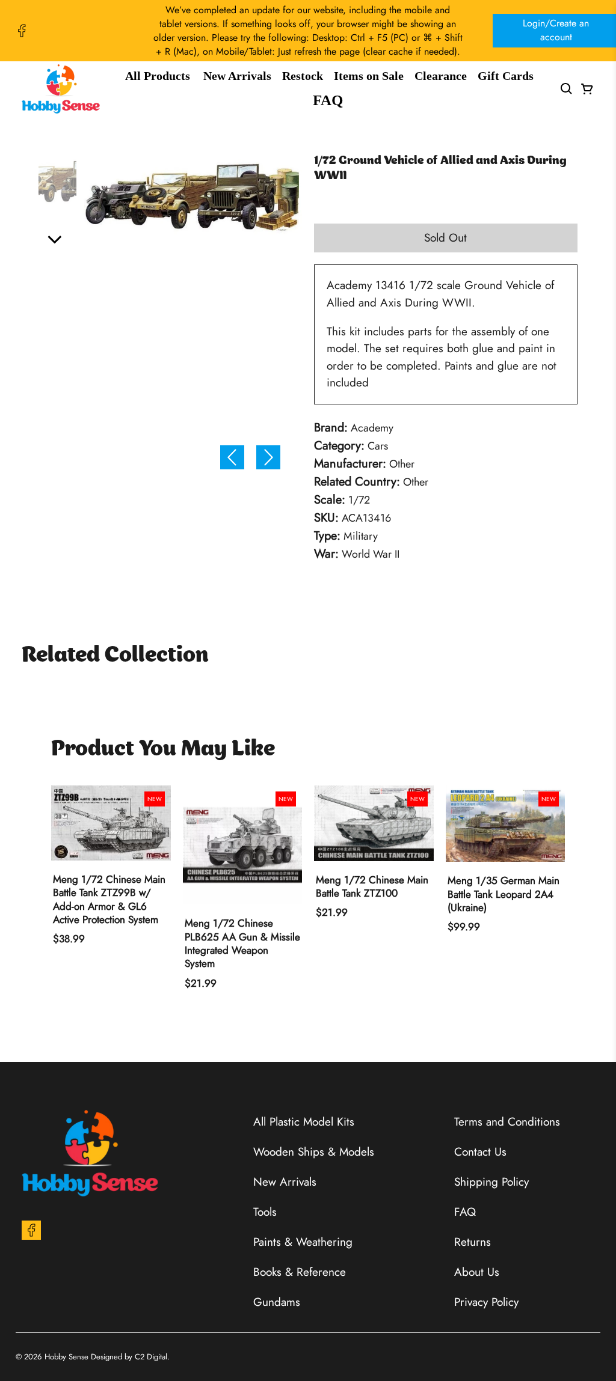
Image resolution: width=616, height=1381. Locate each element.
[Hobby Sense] (61, 89)
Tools (265, 1212)
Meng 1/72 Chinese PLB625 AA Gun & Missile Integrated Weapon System (242, 943)
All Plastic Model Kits (303, 1122)
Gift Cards (506, 75)
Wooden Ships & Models (313, 1152)
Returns (472, 1242)
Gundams (276, 1302)
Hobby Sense (66, 1356)
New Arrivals (237, 75)
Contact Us (480, 1152)
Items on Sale (369, 75)
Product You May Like (163, 749)
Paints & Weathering (303, 1242)
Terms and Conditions (507, 1122)
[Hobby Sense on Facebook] (21, 30)
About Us (476, 1272)
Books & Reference (299, 1272)
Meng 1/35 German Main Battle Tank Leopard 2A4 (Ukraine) (503, 894)
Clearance (440, 75)
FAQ (328, 100)
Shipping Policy (491, 1182)
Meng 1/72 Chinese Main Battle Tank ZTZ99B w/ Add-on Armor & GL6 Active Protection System (109, 899)
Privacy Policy (486, 1302)
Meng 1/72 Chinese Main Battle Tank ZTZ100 (372, 886)
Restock (302, 75)
